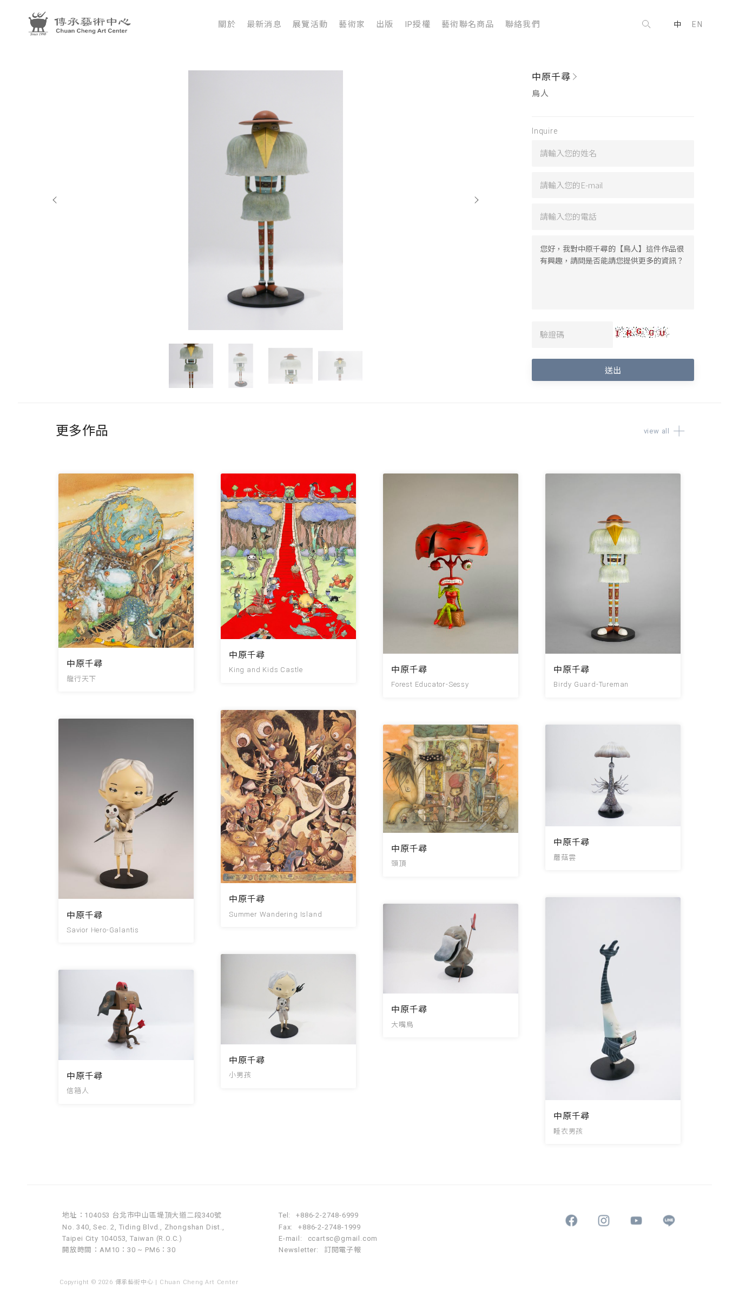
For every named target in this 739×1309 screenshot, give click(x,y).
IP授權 (418, 24)
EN (697, 24)
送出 (613, 370)
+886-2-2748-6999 (327, 1215)
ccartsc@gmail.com (343, 1238)
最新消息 (264, 24)
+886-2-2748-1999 (329, 1227)
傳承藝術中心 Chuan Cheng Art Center (84, 24)
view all (657, 431)
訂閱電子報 (342, 1250)
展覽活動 (310, 24)
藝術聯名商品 (467, 24)
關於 (227, 24)
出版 (385, 24)
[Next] (475, 200)
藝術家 (352, 24)
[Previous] (55, 200)
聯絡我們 (522, 24)
